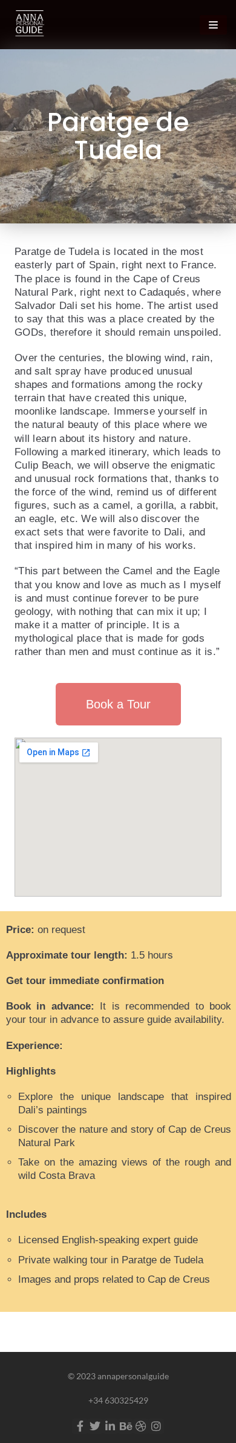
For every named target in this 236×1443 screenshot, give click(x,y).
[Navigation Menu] (213, 25)
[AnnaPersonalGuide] (28, 24)
